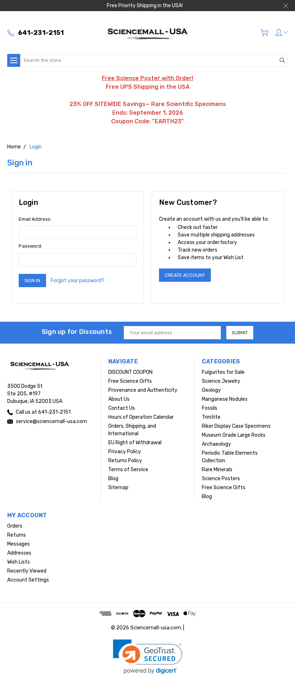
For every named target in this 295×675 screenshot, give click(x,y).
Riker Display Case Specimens (236, 426)
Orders (14, 526)
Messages (18, 544)
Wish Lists (18, 562)
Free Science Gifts (130, 381)
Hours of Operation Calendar (141, 417)
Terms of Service (128, 470)
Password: (30, 246)
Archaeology (216, 444)
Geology (211, 390)
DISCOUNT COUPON (130, 372)
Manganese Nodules (225, 399)
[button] (148, 657)
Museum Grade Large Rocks (234, 435)
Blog (113, 479)
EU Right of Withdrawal (135, 443)
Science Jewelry (221, 381)
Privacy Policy (124, 452)
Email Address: (35, 219)
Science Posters (221, 479)
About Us (119, 399)
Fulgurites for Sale (223, 372)
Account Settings (28, 580)
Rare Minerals (217, 470)
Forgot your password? (77, 280)
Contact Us (121, 408)
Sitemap (118, 488)
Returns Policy (125, 461)
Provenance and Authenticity (142, 390)
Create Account (185, 275)
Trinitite (211, 417)
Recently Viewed (26, 571)
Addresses (19, 553)
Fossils (209, 408)
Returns (16, 535)
